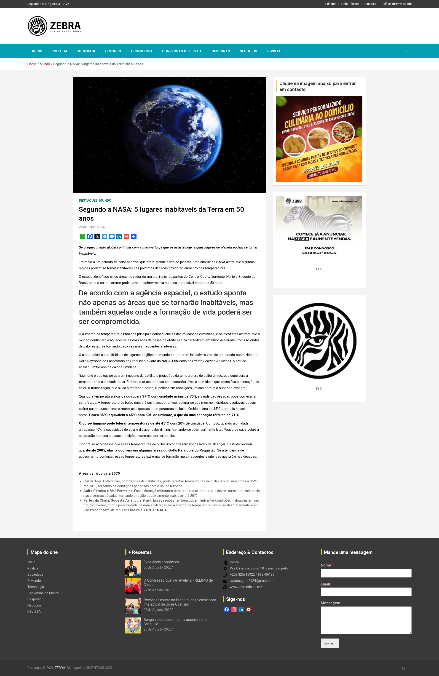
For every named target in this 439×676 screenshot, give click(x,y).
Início (37, 51)
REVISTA (273, 51)
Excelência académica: (161, 562)
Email (326, 584)
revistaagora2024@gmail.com (252, 581)
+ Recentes (140, 552)
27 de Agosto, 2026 (157, 590)
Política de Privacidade (397, 3)
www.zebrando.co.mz (246, 587)
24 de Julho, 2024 (91, 227)
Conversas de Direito (182, 51)
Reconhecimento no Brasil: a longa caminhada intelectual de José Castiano (180, 602)
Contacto (370, 3)
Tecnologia (141, 51)
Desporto (221, 51)
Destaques (88, 200)
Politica (59, 51)
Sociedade (86, 51)
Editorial (330, 3)
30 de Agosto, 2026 (157, 567)
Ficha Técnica (350, 3)
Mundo (105, 200)
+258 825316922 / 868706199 (252, 574)
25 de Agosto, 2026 (157, 629)
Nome (327, 565)
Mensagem (332, 603)
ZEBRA (60, 668)
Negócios (248, 51)
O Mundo (113, 51)
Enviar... (329, 643)
